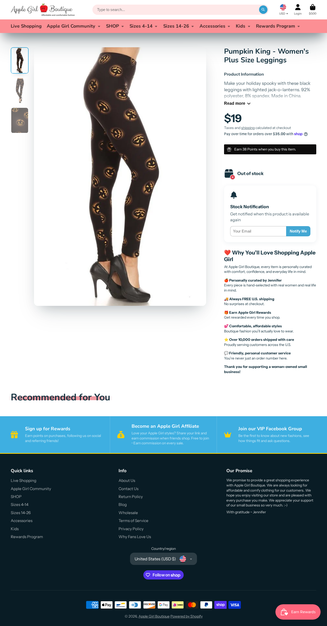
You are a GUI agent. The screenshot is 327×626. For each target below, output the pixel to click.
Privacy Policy (131, 528)
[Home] (43, 9)
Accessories (212, 26)
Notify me (298, 231)
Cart (312, 9)
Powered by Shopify (186, 616)
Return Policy (131, 496)
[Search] (263, 9)
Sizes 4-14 (141, 26)
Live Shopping (26, 26)
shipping (248, 127)
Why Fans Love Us (135, 536)
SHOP (112, 26)
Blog (123, 504)
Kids (240, 26)
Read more (234, 103)
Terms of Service (133, 520)
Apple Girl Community (71, 26)
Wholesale (128, 512)
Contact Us (128, 488)
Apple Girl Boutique (154, 616)
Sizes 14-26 (176, 26)
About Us (127, 480)
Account (298, 9)
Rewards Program (275, 26)
